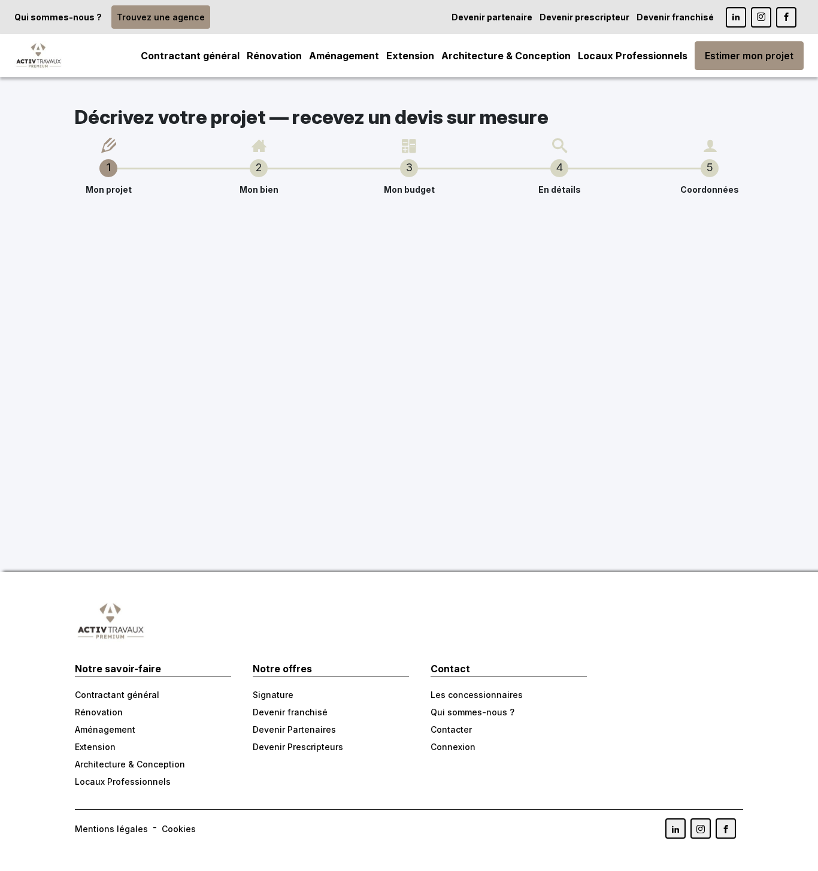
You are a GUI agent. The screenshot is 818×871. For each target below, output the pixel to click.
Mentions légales (111, 829)
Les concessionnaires (477, 695)
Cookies (179, 829)
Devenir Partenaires (294, 729)
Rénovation (274, 56)
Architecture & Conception (506, 56)
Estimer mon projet (749, 56)
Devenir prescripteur (584, 17)
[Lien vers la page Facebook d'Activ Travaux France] (786, 17)
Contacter (451, 729)
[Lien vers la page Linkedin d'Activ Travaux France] (736, 17)
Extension (410, 56)
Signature (273, 695)
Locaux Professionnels (632, 56)
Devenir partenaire (492, 17)
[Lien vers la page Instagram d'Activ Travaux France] (761, 17)
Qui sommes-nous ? (58, 17)
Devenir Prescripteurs (298, 747)
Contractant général (190, 56)
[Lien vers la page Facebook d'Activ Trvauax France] (726, 828)
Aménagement (344, 56)
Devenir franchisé (675, 17)
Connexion (453, 747)
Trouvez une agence (161, 17)
